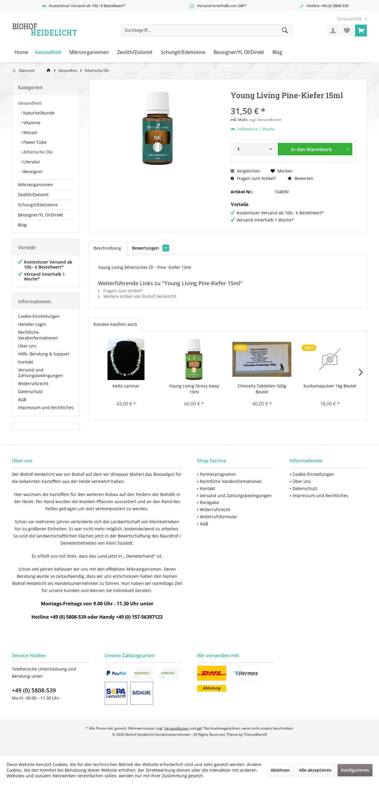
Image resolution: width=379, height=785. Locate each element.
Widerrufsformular (218, 516)
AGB (22, 399)
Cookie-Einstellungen (39, 316)
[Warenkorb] (361, 30)
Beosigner (32, 171)
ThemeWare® (255, 734)
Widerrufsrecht (33, 383)
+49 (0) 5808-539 (34, 690)
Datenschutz (30, 391)
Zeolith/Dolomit (33, 194)
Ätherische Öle (37, 152)
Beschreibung (107, 248)
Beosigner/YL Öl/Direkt (40, 215)
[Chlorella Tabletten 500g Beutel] (262, 359)
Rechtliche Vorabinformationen (38, 335)
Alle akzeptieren (315, 770)
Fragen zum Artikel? (256, 178)
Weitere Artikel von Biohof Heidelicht (139, 296)
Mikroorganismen (35, 184)
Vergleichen (248, 171)
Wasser (30, 132)
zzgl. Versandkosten (265, 119)
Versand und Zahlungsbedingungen (40, 372)
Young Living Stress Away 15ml (194, 389)
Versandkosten (176, 728)
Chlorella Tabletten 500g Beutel (262, 389)
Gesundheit (29, 103)
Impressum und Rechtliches (46, 407)
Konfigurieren (355, 770)
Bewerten (303, 178)
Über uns (27, 346)
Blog (22, 225)
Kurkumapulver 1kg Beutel (329, 386)
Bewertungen (149, 248)
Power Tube (34, 142)
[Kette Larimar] (126, 359)
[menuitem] (350, 19)
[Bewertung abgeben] (293, 103)
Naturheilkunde (38, 113)
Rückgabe (209, 502)
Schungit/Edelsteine (38, 205)
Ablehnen (280, 770)
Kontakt (25, 362)
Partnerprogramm (218, 474)
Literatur (31, 162)
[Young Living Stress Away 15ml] (194, 359)
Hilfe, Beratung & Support (43, 354)
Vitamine (31, 122)
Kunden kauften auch (115, 324)
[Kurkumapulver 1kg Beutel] (330, 359)
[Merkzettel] (347, 30)
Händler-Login (32, 324)
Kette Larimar (126, 386)
